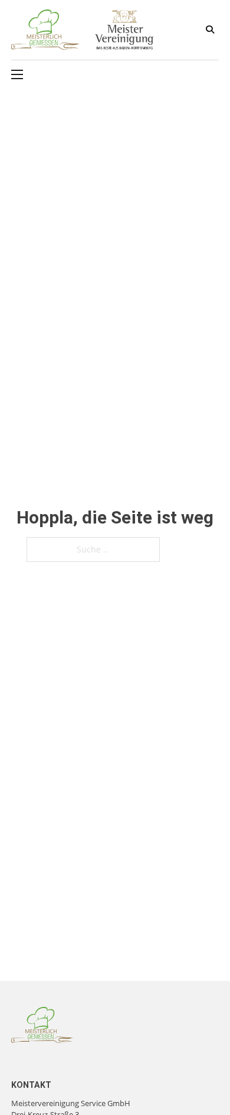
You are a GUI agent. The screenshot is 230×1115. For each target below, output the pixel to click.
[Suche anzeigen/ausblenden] (210, 29)
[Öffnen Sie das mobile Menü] (17, 74)
